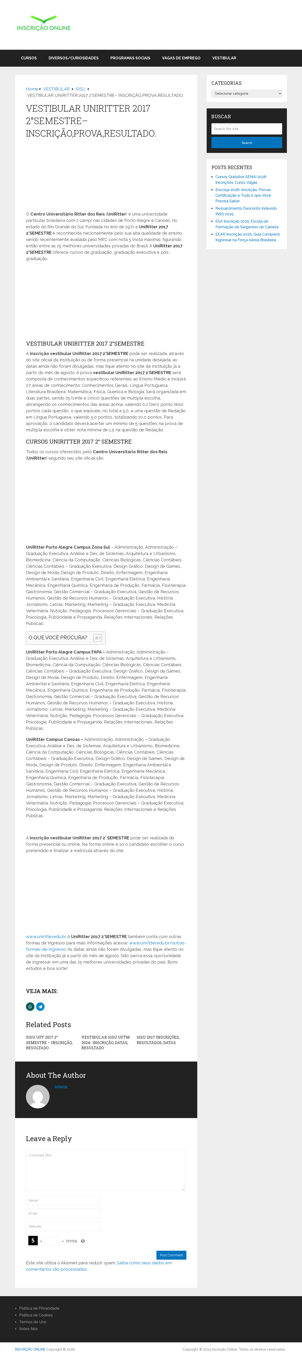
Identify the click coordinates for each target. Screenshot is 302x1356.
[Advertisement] (106, 175)
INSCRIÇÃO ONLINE (30, 1349)
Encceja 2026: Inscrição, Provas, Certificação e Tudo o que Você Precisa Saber (243, 195)
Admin (60, 1086)
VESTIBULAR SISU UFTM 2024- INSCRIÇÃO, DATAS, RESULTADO (105, 1042)
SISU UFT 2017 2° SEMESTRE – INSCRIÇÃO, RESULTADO (49, 1042)
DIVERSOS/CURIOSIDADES (74, 58)
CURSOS (29, 58)
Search (247, 143)
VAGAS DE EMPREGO (181, 58)
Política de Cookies (36, 1315)
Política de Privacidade (39, 1308)
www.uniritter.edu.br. (46, 936)
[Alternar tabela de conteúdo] (95, 638)
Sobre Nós (28, 1329)
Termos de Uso (32, 1322)
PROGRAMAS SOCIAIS (130, 58)
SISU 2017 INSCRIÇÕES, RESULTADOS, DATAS (158, 1040)
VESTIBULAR (224, 58)
